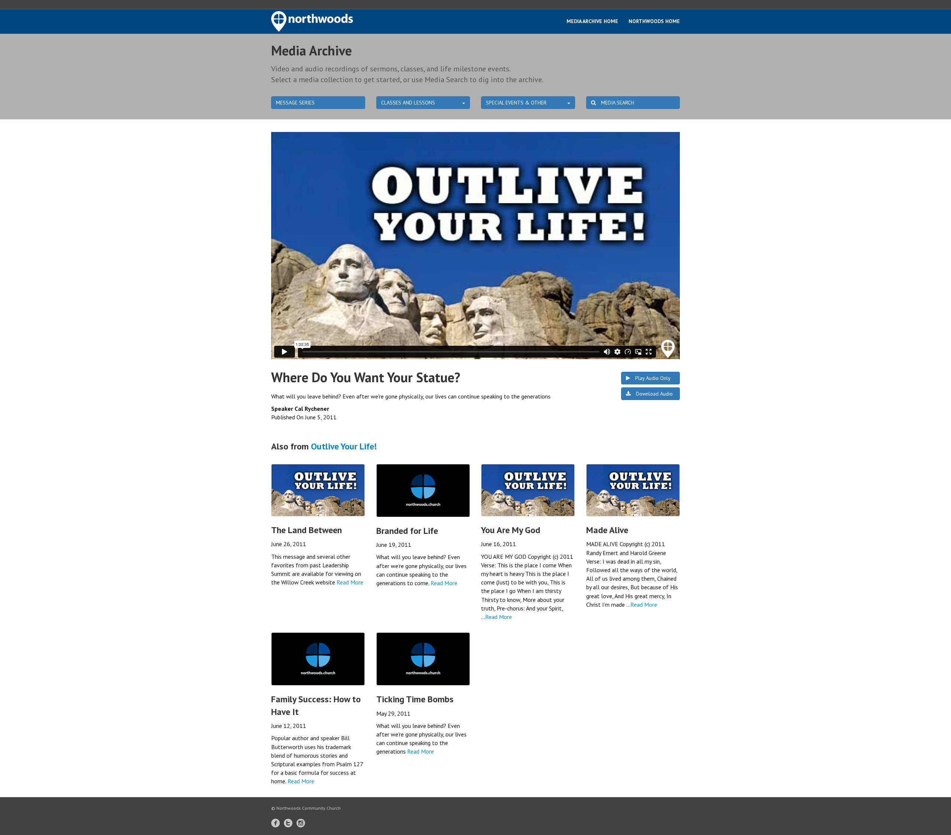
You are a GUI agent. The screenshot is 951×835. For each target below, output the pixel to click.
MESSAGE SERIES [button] (295, 102)
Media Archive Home (592, 21)
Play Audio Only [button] (652, 378)
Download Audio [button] (653, 393)
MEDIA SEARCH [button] (617, 102)
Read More (350, 582)
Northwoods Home (654, 21)
